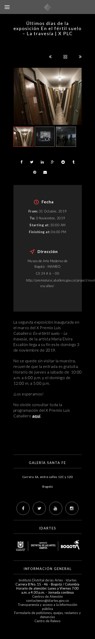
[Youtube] (55, 508)
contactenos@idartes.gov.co (47, 600)
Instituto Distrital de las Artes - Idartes (47, 580)
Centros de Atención (47, 596)
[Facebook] (23, 508)
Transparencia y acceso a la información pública (47, 607)
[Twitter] (39, 508)
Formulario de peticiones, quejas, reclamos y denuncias (47, 615)
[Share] (21, 162)
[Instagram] (72, 508)
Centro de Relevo (47, 621)
